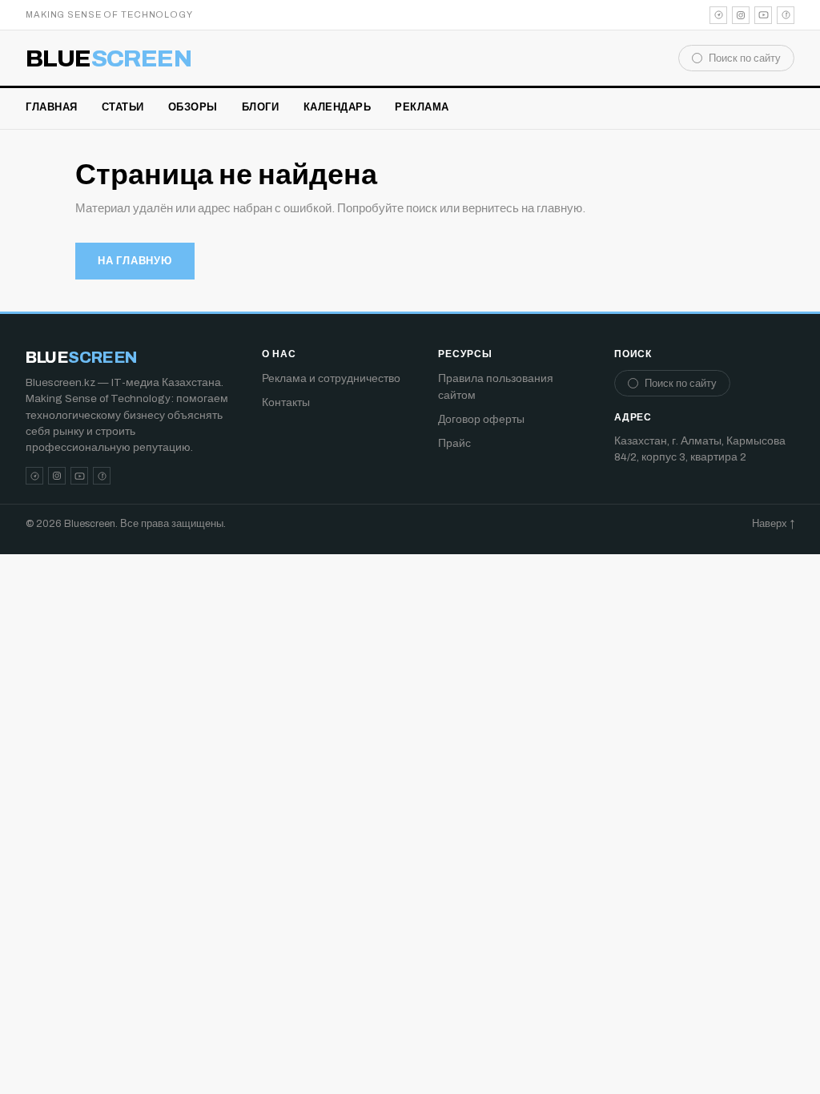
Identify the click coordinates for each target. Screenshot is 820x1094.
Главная (52, 107)
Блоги (260, 107)
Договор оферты (481, 419)
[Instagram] (741, 15)
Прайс (454, 443)
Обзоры (193, 107)
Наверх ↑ (773, 523)
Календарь (337, 107)
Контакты (286, 402)
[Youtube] (763, 15)
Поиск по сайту (745, 58)
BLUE (108, 58)
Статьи (123, 107)
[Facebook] (785, 15)
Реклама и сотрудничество (331, 378)
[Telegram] (718, 15)
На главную (135, 261)
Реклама (422, 107)
